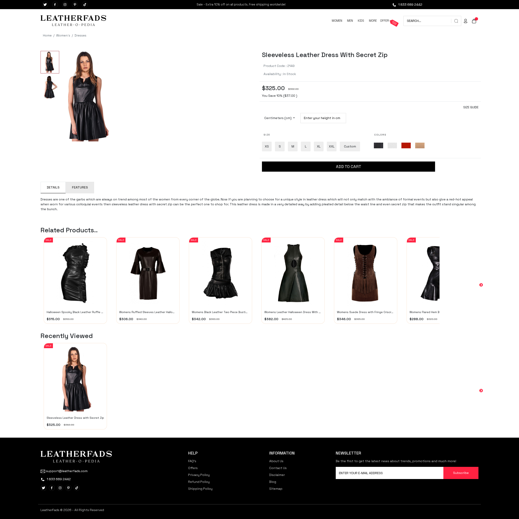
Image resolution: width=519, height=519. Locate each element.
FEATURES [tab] (80, 187)
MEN (350, 21)
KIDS (361, 21)
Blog (272, 482)
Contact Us (278, 468)
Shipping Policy (200, 489)
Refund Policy (199, 482)
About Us (276, 461)
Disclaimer (277, 475)
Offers (193, 468)
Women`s (63, 35)
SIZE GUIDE (470, 107)
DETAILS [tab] (53, 187)
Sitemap (275, 489)
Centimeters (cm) (278, 118)
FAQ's (192, 461)
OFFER (384, 21)
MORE (373, 21)
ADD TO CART (348, 166)
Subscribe (461, 473)
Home (47, 35)
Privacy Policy (199, 475)
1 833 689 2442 (410, 4)
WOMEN (337, 21)
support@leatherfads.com (67, 471)
